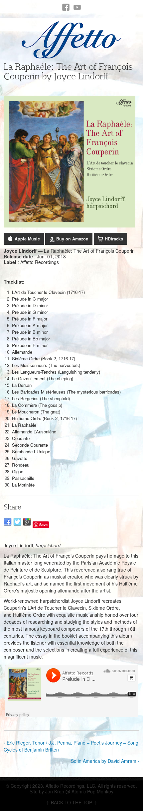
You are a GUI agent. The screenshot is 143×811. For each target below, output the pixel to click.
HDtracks (114, 239)
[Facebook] (66, 7)
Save (43, 524)
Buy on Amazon (72, 239)
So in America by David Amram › (105, 761)
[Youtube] (77, 7)
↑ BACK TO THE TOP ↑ (71, 802)
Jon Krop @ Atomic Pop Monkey (79, 791)
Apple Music (27, 239)
